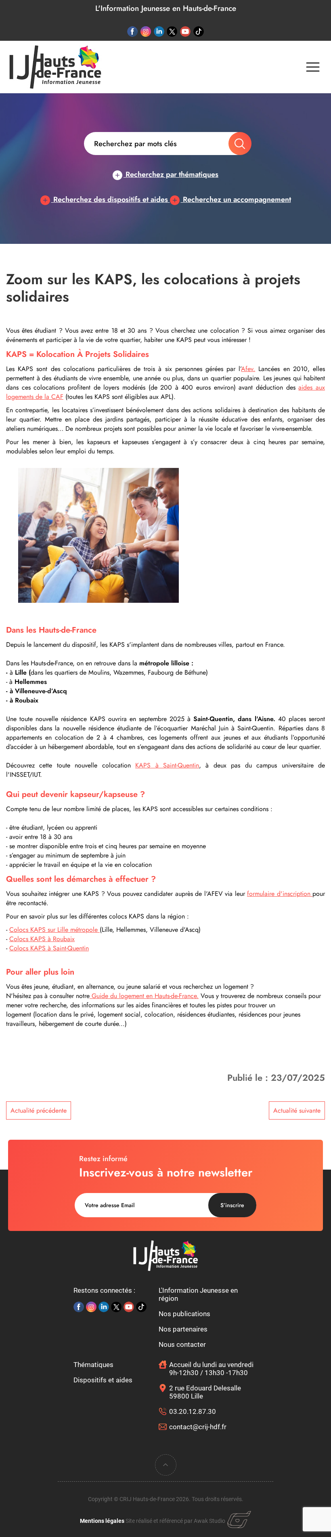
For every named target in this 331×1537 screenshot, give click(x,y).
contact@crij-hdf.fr (197, 1427)
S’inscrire (232, 1205)
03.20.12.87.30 (192, 1411)
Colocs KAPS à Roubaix (42, 939)
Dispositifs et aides (102, 1380)
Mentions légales (102, 1521)
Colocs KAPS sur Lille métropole (54, 929)
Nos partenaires (183, 1329)
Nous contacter (182, 1344)
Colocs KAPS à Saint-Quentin (49, 948)
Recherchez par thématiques (171, 174)
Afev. (248, 368)
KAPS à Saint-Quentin (167, 765)
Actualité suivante (297, 1110)
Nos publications (184, 1314)
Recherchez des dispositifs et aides (110, 199)
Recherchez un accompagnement (236, 199)
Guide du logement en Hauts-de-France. (144, 995)
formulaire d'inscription (279, 893)
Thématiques (93, 1365)
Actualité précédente (38, 1110)
